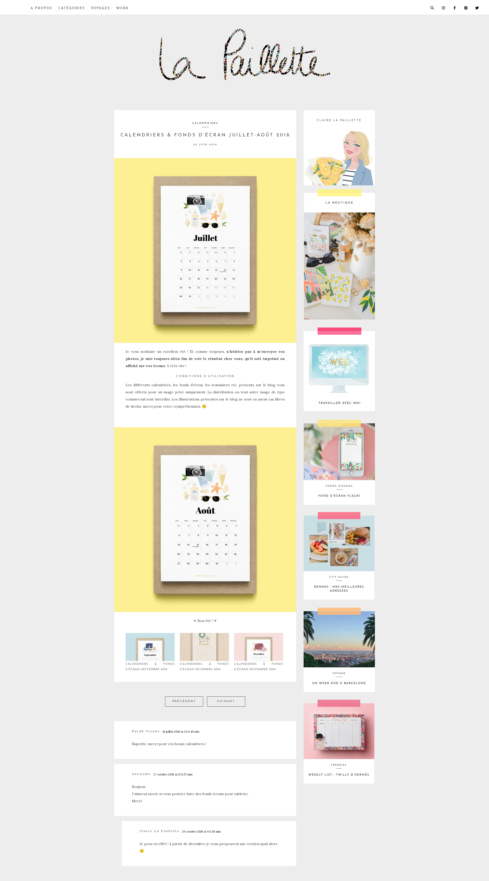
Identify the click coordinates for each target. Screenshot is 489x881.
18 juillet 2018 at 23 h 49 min (180, 731)
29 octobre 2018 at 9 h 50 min (201, 831)
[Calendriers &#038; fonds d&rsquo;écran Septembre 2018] (150, 647)
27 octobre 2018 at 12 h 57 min (173, 774)
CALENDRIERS (205, 123)
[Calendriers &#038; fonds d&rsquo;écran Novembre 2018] (258, 647)
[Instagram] (447, 7)
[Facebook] (458, 7)
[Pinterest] (469, 7)
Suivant (226, 701)
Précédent (184, 701)
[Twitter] (480, 7)
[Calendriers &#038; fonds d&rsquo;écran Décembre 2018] (204, 647)
